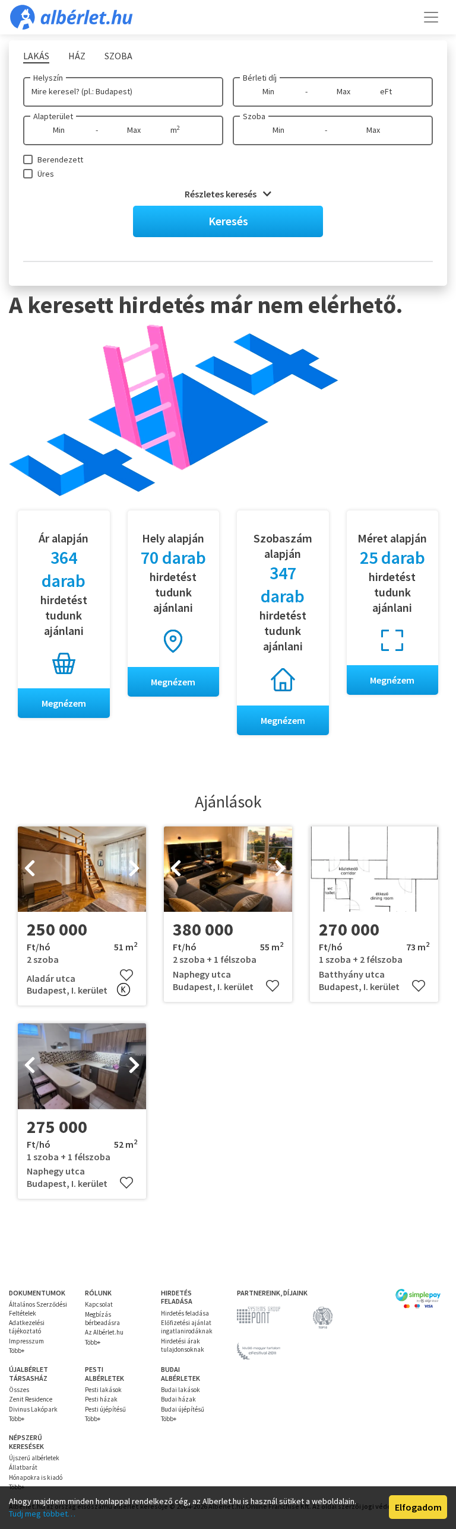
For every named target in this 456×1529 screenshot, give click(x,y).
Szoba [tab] (118, 56)
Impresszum (26, 1341)
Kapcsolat (99, 1304)
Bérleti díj (260, 77)
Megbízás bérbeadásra (102, 1318)
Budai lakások (180, 1390)
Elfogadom (418, 1507)
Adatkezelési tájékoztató (27, 1327)
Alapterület (53, 116)
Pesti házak (101, 1399)
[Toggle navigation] (431, 17)
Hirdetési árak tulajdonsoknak (182, 1345)
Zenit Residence (30, 1399)
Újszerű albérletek (34, 1458)
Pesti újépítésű (105, 1409)
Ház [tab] (77, 56)
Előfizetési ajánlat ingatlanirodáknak (187, 1327)
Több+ (16, 1350)
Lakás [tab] (36, 56)
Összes (19, 1390)
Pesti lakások (103, 1390)
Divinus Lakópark (33, 1409)
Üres (45, 173)
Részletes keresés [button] (221, 194)
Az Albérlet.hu (104, 1332)
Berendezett (60, 159)
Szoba (254, 116)
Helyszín (48, 77)
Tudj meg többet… (42, 1513)
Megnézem (64, 703)
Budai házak (178, 1399)
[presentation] (30, 869)
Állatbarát (23, 1467)
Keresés (228, 220)
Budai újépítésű (182, 1409)
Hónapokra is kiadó (35, 1477)
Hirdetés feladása (185, 1313)
